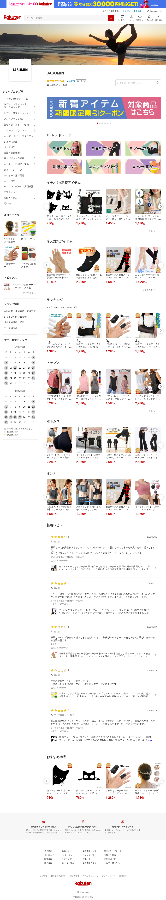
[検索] (111, 18)
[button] (154, 11)
